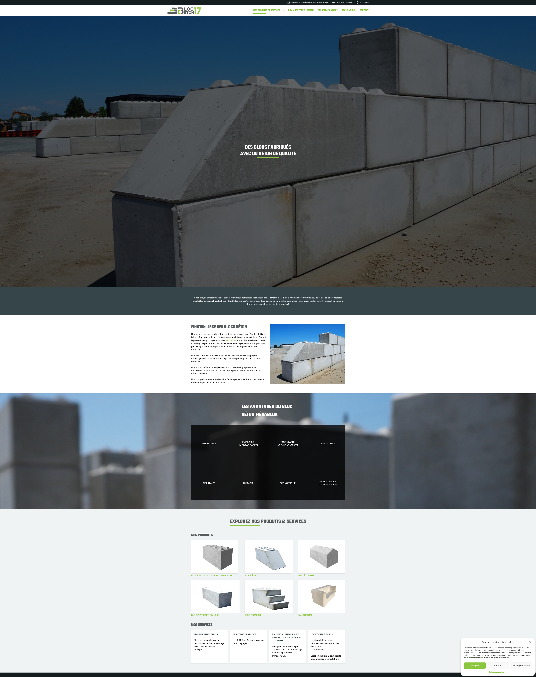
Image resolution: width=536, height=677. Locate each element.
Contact (364, 10)
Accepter (475, 665)
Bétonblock (230, 340)
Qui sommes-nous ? (328, 10)
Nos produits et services (266, 10)
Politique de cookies (496, 672)
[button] (530, 642)
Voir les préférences (521, 665)
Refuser (498, 665)
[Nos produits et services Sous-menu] (282, 10)
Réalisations (349, 10)
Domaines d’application (301, 10)
